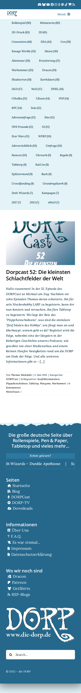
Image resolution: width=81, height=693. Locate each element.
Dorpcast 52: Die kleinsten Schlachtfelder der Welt (38, 275)
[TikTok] (66, 4)
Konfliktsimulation (48, 379)
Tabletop (34, 383)
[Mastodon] (63, 4)
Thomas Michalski (21, 375)
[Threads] (59, 4)
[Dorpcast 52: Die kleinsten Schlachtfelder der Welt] (40, 243)
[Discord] (40, 4)
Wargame (45, 383)
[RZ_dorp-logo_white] (40, 609)
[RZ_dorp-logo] (12, 13)
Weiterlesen (13, 391)
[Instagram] (56, 4)
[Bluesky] (44, 4)
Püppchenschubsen (17, 383)
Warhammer (59, 383)
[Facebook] (52, 4)
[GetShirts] (70, 4)
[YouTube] (48, 4)
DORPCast (12, 379)
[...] (41, 361)
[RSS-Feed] (73, 4)
